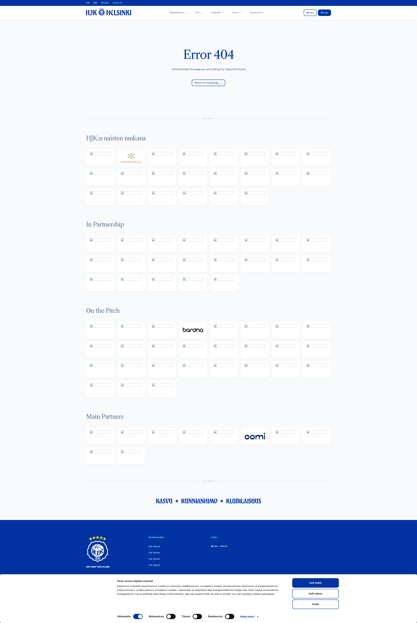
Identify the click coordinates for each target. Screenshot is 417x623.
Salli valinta (315, 593)
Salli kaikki (315, 582)
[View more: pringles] (286, 244)
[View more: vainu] (255, 157)
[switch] (171, 616)
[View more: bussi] (162, 197)
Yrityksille (216, 13)
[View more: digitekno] (286, 330)
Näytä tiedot (247, 616)
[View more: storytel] (317, 157)
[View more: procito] (162, 283)
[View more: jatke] (193, 177)
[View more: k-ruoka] (255, 369)
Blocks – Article (219, 546)
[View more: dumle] (193, 369)
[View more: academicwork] (286, 349)
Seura (235, 13)
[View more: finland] (224, 177)
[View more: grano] (224, 369)
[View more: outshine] (131, 263)
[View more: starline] (193, 349)
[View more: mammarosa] (193, 283)
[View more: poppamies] (100, 244)
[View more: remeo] (131, 389)
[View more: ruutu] (224, 436)
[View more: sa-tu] (100, 263)
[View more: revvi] (162, 157)
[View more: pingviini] (100, 330)
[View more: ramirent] (100, 369)
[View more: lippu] (224, 263)
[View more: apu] (131, 349)
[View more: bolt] (286, 436)
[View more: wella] (131, 177)
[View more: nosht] (131, 244)
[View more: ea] (286, 369)
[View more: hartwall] (100, 197)
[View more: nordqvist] (162, 330)
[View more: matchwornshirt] (193, 197)
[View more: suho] (224, 197)
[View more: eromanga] (162, 244)
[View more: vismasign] (100, 389)
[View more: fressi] (100, 177)
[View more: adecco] (193, 157)
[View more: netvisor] (317, 369)
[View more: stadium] (317, 177)
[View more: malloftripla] (317, 349)
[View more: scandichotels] (255, 197)
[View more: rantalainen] (100, 157)
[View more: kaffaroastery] (193, 244)
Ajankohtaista (177, 13)
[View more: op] (255, 177)
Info (197, 13)
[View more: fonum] (286, 157)
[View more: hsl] (131, 369)
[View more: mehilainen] (131, 197)
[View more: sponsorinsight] (224, 283)
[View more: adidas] (224, 157)
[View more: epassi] (162, 177)
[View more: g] (255, 263)
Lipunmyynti (256, 13)
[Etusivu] (108, 12)
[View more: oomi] (255, 436)
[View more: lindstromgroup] (317, 244)
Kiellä (315, 604)
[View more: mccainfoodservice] (224, 244)
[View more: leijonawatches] (100, 349)
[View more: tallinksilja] (286, 177)
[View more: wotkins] (255, 244)
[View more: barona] (193, 330)
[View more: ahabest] (317, 263)
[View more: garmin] (162, 263)
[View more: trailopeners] (131, 330)
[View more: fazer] (162, 369)
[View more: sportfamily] (193, 263)
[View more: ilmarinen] (224, 349)
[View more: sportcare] (100, 283)
